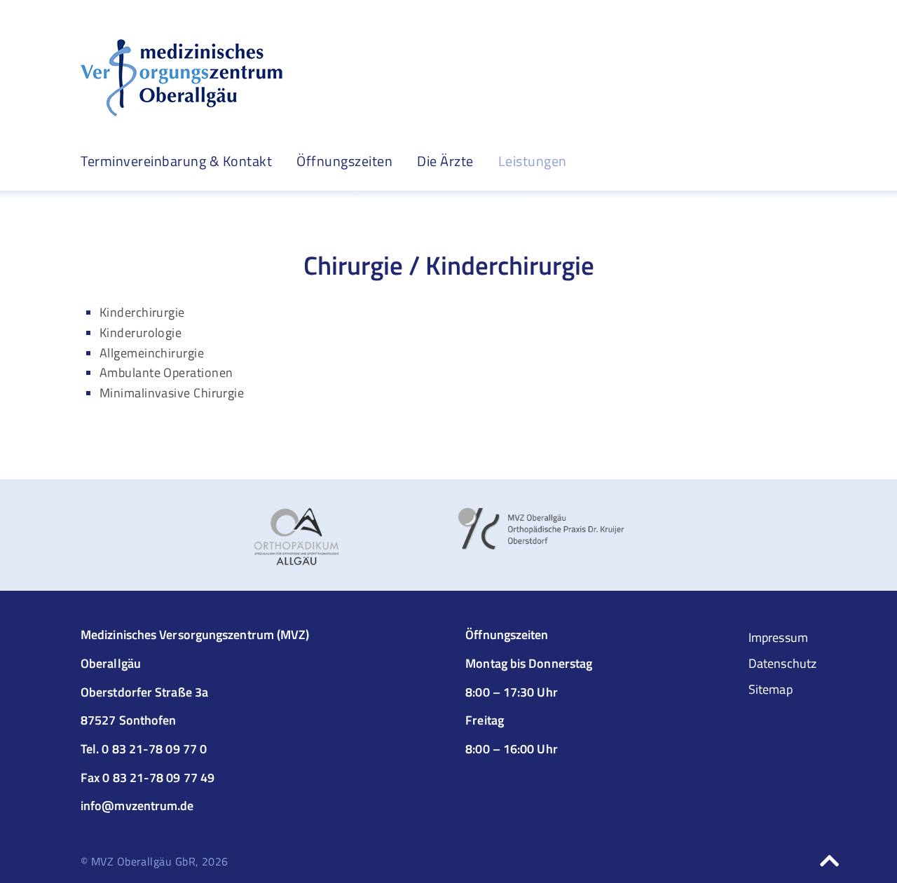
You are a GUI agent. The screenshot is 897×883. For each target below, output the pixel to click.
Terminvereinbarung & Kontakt (176, 161)
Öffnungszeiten (344, 161)
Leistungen (532, 161)
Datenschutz (782, 663)
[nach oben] (829, 860)
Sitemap (770, 689)
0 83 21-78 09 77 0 (154, 748)
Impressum (778, 637)
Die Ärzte (445, 161)
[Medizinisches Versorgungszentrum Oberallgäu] (181, 77)
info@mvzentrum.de (137, 805)
